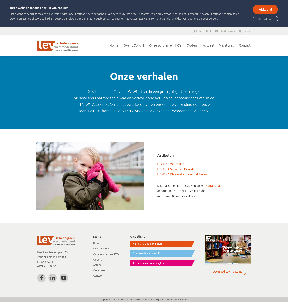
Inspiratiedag (213, 186)
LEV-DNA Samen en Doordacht (178, 169)
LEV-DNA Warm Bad (170, 164)
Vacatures (226, 45)
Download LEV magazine (227, 271)
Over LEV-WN (134, 45)
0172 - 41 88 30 (204, 31)
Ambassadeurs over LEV (147, 253)
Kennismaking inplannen (147, 243)
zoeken (246, 31)
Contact (245, 45)
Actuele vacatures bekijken (149, 263)
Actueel (208, 45)
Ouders (192, 45)
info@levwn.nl (227, 31)
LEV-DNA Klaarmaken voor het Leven (182, 174)
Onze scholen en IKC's (165, 45)
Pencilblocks (134, 299)
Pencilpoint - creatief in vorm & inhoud (170, 299)
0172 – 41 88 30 (46, 266)
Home (114, 45)
